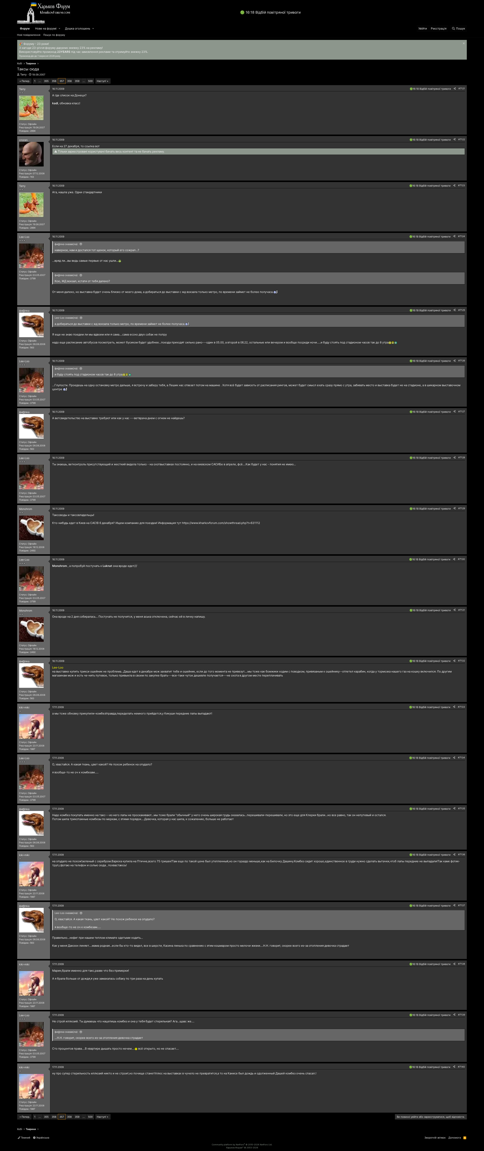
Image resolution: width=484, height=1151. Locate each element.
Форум (24, 28)
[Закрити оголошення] (463, 44)
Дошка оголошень (77, 28)
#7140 (461, 1066)
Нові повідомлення (28, 34)
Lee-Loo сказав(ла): (66, 317)
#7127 (461, 411)
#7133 (461, 706)
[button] (59, 28)
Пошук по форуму (54, 34)
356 (54, 80)
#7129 (461, 508)
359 (77, 80)
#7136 (461, 854)
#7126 (461, 360)
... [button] (40, 80)
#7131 (461, 610)
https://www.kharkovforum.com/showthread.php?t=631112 (221, 523)
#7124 (461, 236)
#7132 (461, 660)
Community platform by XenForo (242, 1144)
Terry (23, 74)
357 (62, 80)
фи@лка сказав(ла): (66, 244)
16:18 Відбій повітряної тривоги (273, 12)
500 (90, 80)
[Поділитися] (454, 88)
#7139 (461, 1014)
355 (46, 80)
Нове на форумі (46, 28)
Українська (42, 1137)
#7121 (461, 88)
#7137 (461, 905)
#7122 (461, 139)
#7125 (461, 310)
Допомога (454, 1137)
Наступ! (101, 80)
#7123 (461, 185)
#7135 (461, 808)
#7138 (461, 963)
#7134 (461, 757)
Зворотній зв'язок (435, 1137)
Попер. (26, 80)
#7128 (461, 457)
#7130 (461, 559)
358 (69, 80)
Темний (25, 1137)
